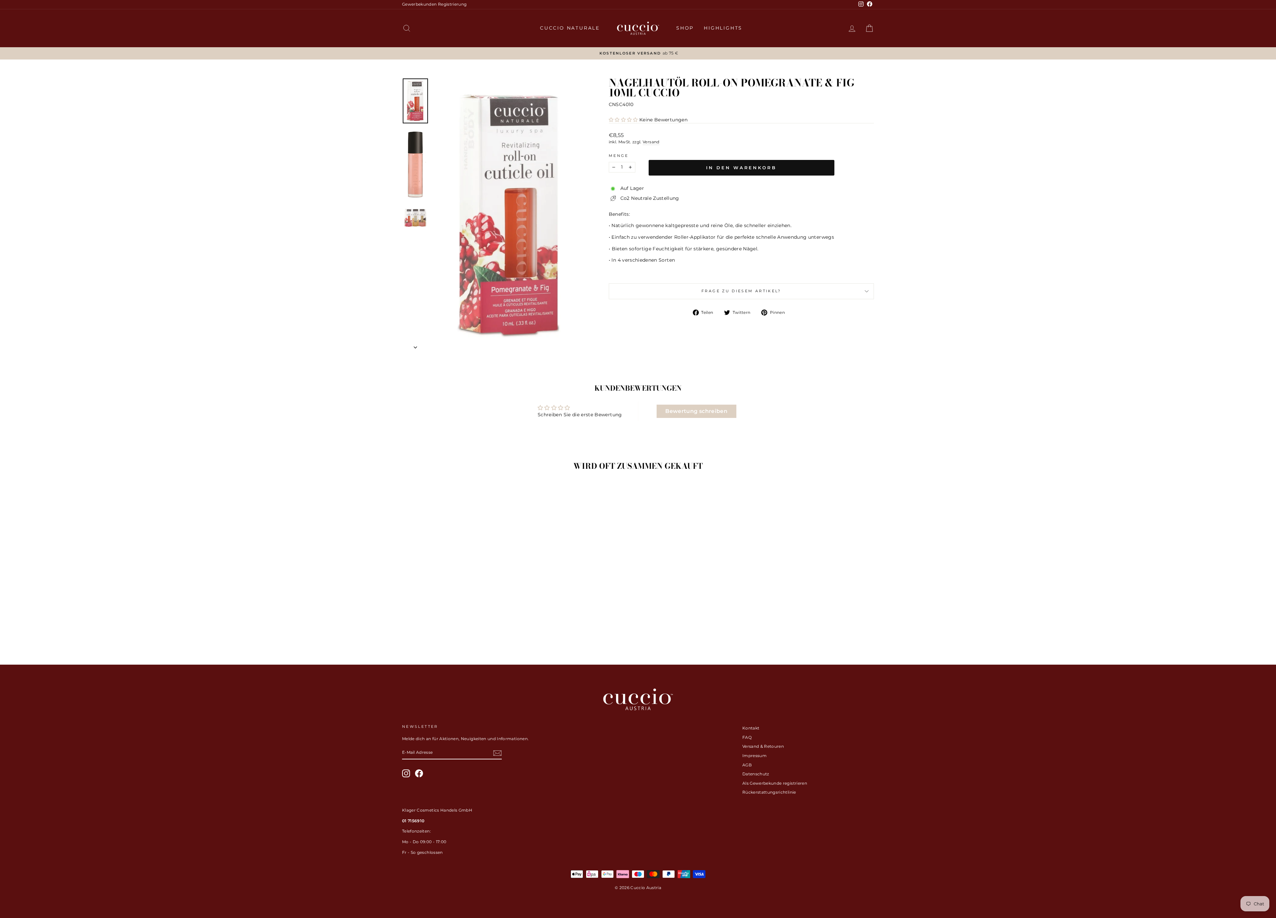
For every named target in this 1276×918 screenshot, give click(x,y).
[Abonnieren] (497, 753)
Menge (619, 155)
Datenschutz (755, 773)
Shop (685, 28)
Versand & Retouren (763, 746)
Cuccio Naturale (570, 28)
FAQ (747, 737)
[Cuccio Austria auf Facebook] (419, 773)
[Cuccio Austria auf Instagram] (406, 773)
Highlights (723, 28)
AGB (747, 764)
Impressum (754, 755)
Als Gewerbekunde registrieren (774, 783)
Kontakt (750, 727)
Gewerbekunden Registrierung (434, 4)
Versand (651, 141)
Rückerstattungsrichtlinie (769, 792)
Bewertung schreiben (696, 411)
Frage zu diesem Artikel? (741, 291)
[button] (623, 120)
